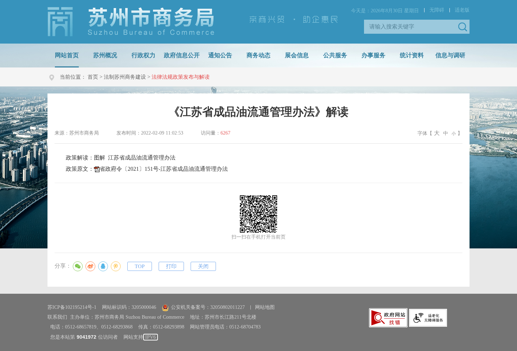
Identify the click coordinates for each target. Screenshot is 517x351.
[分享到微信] (78, 266)
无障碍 (436, 10)
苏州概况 (105, 55)
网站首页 (67, 55)
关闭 (203, 266)
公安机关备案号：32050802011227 (208, 307)
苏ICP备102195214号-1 (71, 307)
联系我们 (57, 317)
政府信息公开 (182, 55)
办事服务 (373, 55)
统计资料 (412, 55)
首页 (93, 77)
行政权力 (143, 55)
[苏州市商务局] (130, 21)
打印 (171, 266)
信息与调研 (450, 55)
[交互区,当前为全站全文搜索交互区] (417, 27)
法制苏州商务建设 (125, 77)
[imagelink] (388, 317)
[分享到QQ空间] (116, 266)
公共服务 (335, 55)
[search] (411, 27)
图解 (134, 158)
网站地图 (265, 307)
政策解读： (120, 158)
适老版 (462, 10)
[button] (462, 27)
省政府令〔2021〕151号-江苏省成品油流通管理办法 (164, 169)
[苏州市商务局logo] (130, 22)
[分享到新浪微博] (90, 266)
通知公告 (220, 55)
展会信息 (297, 55)
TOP (140, 266)
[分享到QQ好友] (103, 266)
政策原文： (147, 169)
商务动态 (258, 55)
